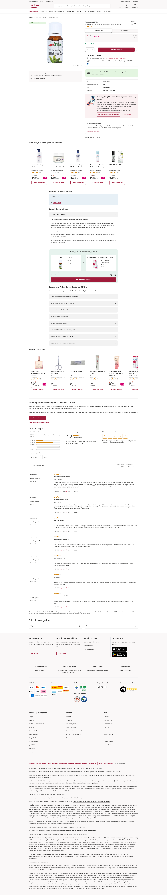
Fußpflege (32, 748)
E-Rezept (106, 717)
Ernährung (32, 727)
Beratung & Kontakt (125, 1)
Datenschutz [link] (63, 763)
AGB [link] (49, 763)
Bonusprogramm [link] (33, 1)
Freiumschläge (108, 720)
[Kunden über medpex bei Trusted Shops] (129, 690)
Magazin (42, 1)
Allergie (31, 717)
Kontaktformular (89, 649)
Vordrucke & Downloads (73, 734)
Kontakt (68, 717)
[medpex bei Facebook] (98, 687)
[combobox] (82, 6)
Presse (44, 763)
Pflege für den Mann (35, 738)
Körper (45, 17)
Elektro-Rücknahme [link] (74, 763)
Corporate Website (35, 763)
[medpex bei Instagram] (101, 687)
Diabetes (31, 720)
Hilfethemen (135, 1)
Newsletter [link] (69, 720)
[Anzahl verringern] (87, 50)
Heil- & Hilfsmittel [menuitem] (90, 11)
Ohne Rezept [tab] (99, 30)
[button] (108, 114)
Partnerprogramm (71, 738)
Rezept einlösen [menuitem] (33, 11)
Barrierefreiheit (108, 745)
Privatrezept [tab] (125, 30)
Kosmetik (38, 17)
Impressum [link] (92, 763)
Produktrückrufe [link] (108, 734)
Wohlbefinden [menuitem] (71, 11)
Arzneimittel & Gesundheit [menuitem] (56, 11)
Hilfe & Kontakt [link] (88, 645)
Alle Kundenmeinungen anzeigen (39, 422)
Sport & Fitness (33, 745)
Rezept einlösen (71, 727)
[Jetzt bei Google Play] (124, 654)
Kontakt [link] (106, 738)
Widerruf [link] (54, 763)
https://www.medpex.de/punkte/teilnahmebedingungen (78, 830)
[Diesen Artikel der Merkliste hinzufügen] (137, 49)
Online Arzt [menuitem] (44, 11)
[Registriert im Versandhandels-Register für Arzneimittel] (83, 688)
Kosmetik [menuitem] (79, 11)
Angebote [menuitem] (108, 11)
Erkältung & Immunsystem (36, 724)
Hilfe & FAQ (107, 727)
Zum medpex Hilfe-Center (92, 642)
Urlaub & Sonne (33, 741)
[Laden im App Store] (124, 649)
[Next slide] (135, 374)
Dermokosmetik (33, 734)
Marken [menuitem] (99, 11)
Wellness (31, 752)
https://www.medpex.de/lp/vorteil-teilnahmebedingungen (91, 801)
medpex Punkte (108, 741)
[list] (55, 43)
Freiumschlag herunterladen (74, 731)
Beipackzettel (57, 202)
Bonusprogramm (71, 724)
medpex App (49, 1)
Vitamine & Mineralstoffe (36, 731)
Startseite (31, 17)
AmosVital (106, 87)
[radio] (87, 36)
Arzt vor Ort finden (126, 114)
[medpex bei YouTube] (105, 687)
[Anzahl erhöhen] (93, 50)
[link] (77, 699)
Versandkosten (108, 724)
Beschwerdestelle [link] (109, 731)
